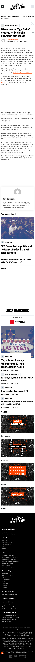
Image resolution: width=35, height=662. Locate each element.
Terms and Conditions (22, 627)
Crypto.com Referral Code (9, 607)
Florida (4, 581)
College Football (6, 540)
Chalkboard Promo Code (8, 567)
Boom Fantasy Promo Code (9, 559)
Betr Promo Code (6, 565)
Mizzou (3, 82)
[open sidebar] (2, 6)
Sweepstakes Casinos (9, 612)
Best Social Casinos (7, 621)
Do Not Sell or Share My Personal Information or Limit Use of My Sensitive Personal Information (17, 651)
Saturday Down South (9, 529)
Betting (4, 548)
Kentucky (4, 585)
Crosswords (4, 460)
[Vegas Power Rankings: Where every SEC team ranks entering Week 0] (17, 342)
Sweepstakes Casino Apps (9, 619)
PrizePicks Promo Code (8, 555)
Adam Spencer (5, 394)
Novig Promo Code (7, 605)
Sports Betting (6, 571)
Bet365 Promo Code (7, 575)
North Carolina (6, 579)
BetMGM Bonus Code (7, 573)
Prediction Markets (8, 598)
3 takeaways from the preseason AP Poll (14, 391)
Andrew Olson (5, 370)
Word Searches (5, 436)
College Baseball (6, 544)
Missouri (4, 577)
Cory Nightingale (13, 39)
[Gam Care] (15, 656)
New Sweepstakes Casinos (9, 615)
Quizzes (3, 508)
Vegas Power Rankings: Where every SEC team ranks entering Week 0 (13, 363)
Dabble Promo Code (7, 563)
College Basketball (7, 542)
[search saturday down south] (32, 6)
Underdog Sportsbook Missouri (22, 73)
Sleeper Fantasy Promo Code (10, 557)
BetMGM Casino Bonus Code (9, 594)
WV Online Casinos (8, 591)
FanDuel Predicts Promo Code (10, 608)
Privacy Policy (12, 627)
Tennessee (5, 583)
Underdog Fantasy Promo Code (10, 561)
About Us (4, 532)
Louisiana (4, 587)
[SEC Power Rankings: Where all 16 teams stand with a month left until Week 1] (17, 228)
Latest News (6, 538)
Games (3, 268)
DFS (3, 546)
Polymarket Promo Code (8, 603)
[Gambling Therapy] (22, 656)
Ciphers (3, 484)
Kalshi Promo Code (7, 601)
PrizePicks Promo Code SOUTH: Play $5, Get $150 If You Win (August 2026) (16, 260)
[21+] (10, 656)
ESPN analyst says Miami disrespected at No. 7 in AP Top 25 (17, 379)
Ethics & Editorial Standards (9, 534)
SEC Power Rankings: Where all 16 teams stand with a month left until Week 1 (16, 249)
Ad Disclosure (5, 18)
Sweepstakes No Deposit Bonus (10, 617)
